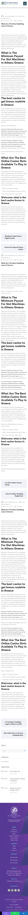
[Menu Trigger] (25, 3)
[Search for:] (14, 750)
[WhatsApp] (15, 913)
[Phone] (23, 913)
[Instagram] (12, 890)
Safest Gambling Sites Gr (7, 671)
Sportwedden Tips (15, 771)
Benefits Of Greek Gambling (8, 125)
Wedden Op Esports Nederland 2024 (15, 789)
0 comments (19, 20)
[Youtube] (15, 890)
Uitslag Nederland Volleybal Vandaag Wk (17, 779)
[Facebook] (9, 890)
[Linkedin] (18, 890)
